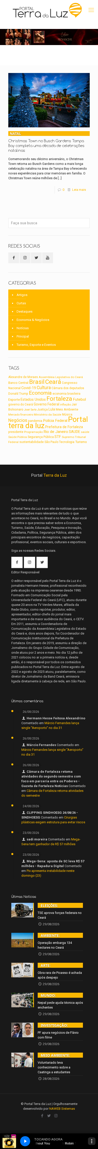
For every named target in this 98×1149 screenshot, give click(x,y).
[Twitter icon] (49, 1116)
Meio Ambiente (67, 409)
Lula (51, 409)
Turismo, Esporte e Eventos (36, 345)
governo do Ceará (20, 404)
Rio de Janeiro (55, 431)
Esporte (14, 399)
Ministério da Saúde (47, 414)
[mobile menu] (91, 10)
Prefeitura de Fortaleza (64, 427)
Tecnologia (66, 442)
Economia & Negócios (33, 320)
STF (58, 436)
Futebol (79, 399)
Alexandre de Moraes (23, 377)
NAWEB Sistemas (62, 1108)
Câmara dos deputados (68, 388)
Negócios (17, 420)
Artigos (22, 295)
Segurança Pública (41, 437)
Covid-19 (28, 388)
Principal (23, 336)
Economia (40, 393)
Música (67, 414)
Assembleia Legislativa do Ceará (61, 377)
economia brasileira (66, 393)
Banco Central (18, 383)
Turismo (81, 442)
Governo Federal (46, 404)
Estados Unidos (33, 399)
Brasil (36, 381)
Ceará (53, 381)
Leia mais (79, 190)
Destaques (24, 311)
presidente (15, 432)
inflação (65, 404)
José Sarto (30, 409)
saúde (85, 432)
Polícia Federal (55, 420)
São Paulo (51, 442)
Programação (33, 432)
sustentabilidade (31, 442)
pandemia (35, 421)
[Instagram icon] (56, 1116)
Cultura (44, 387)
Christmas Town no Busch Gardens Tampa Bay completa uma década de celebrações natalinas (46, 142)
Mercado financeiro (20, 414)
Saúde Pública (17, 437)
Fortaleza (59, 398)
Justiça (42, 409)
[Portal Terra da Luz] (48, 10)
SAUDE (74, 432)
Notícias (23, 328)
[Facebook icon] (42, 1116)
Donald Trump (18, 393)
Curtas (21, 303)
